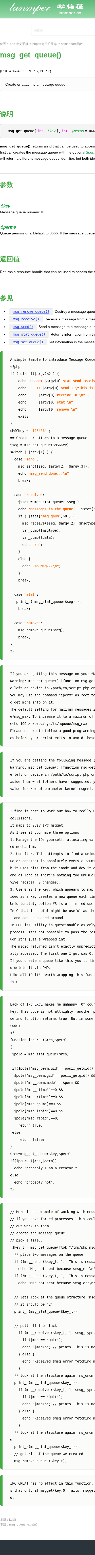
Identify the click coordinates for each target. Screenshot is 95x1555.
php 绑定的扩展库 (44, 44)
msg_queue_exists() (23, 1524)
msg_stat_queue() (29, 334)
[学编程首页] (50, 3)
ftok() (12, 1519)
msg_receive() (26, 319)
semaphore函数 (72, 44)
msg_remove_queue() (31, 311)
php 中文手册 (19, 44)
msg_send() (23, 327)
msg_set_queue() (28, 342)
